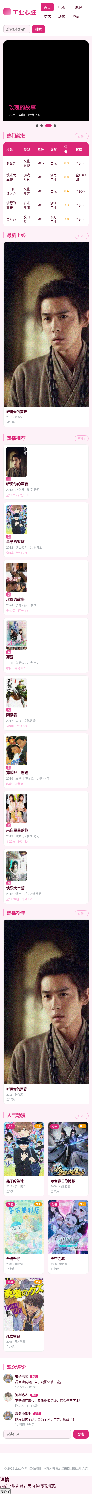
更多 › (81, 136)
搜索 (38, 29)
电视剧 (77, 7)
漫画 (75, 17)
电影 (61, 7)
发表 (81, 1434)
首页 (47, 7)
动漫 (61, 17)
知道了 (5, 1491)
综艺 (47, 17)
